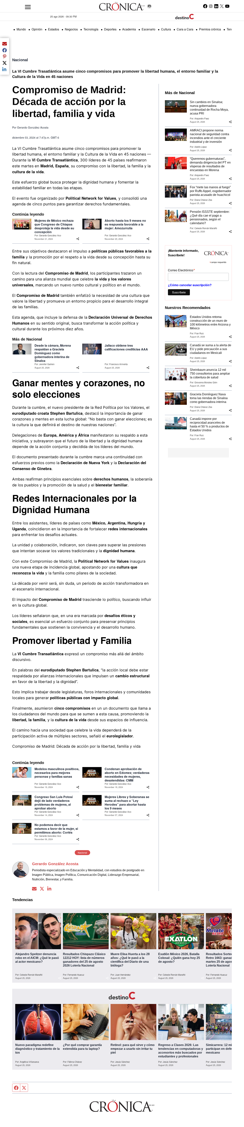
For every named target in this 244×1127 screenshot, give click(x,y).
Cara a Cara (185, 29)
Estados (53, 29)
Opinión (37, 29)
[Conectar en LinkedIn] (49, 888)
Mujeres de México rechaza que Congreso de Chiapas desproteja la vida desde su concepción (54, 226)
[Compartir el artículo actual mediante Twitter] (4, 62)
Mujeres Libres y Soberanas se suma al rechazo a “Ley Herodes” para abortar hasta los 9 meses (127, 802)
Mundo (21, 29)
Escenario (148, 29)
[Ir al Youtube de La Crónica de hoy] (227, 6)
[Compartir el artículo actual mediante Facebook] (4, 50)
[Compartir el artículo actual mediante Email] (4, 43)
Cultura (166, 29)
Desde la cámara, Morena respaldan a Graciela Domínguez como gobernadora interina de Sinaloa (53, 353)
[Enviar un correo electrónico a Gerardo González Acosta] (34, 888)
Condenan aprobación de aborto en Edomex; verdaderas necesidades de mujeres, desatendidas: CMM (127, 774)
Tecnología (90, 29)
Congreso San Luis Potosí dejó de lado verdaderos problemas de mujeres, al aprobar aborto (54, 802)
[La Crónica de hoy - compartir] (77, 238)
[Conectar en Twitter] (42, 888)
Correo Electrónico (181, 270)
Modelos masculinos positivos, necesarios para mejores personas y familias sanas (57, 772)
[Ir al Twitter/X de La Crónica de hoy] (221, 6)
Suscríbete (179, 292)
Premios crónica (210, 29)
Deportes (110, 29)
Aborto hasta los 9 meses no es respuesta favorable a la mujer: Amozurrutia (125, 224)
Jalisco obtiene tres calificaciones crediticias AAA (126, 347)
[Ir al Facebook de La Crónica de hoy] (205, 6)
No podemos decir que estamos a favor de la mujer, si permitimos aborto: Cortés (56, 828)
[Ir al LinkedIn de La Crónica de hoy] (216, 6)
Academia (129, 29)
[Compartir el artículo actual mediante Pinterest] (4, 56)
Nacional (20, 60)
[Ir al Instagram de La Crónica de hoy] (210, 6)
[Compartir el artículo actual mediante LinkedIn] (4, 69)
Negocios (71, 29)
